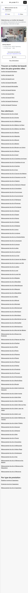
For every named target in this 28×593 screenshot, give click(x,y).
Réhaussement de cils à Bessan (10, 140)
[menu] (2, 2)
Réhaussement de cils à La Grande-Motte (13, 237)
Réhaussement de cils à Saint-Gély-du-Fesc (13, 404)
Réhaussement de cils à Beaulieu (10, 136)
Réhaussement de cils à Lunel (9, 270)
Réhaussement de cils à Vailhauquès (11, 445)
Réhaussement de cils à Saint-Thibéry (12, 423)
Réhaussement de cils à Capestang (11, 488)
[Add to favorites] (25, 28)
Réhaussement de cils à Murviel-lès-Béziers (13, 330)
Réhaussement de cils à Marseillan (11, 282)
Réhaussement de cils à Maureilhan (11, 293)
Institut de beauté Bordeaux (9, 71)
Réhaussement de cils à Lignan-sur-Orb (12, 263)
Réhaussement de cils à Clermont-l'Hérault (13, 185)
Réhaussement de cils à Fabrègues (11, 199)
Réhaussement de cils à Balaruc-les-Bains (13, 129)
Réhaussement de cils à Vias (9, 457)
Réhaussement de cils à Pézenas (10, 354)
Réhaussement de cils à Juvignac (10, 233)
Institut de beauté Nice (7, 94)
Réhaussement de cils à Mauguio (10, 289)
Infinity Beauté (6, 44)
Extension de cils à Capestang (9, 484)
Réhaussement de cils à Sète (9, 434)
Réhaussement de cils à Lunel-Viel (11, 274)
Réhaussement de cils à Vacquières (11, 442)
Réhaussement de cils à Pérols (10, 350)
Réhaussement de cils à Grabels (10, 222)
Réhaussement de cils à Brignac (10, 151)
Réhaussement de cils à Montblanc (11, 315)
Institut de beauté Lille (7, 75)
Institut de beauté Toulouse (9, 105)
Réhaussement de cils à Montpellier (11, 323)
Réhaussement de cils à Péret (9, 347)
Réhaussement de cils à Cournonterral (12, 196)
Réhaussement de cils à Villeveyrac (11, 471)
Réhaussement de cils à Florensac (11, 203)
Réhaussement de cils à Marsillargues (12, 285)
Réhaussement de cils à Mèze (9, 296)
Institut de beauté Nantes (8, 90)
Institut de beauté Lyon (7, 79)
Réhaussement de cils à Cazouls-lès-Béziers (14, 173)
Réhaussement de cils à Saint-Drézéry (12, 401)
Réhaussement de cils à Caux (9, 170)
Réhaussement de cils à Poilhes (10, 365)
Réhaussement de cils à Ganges (10, 211)
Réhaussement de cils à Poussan (10, 373)
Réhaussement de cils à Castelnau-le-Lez (13, 162)
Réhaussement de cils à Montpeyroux (12, 326)
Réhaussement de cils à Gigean (10, 214)
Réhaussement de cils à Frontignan (11, 207)
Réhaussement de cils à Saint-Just (11, 414)
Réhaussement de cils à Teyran (10, 438)
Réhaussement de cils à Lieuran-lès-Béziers (13, 259)
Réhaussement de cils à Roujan (10, 384)
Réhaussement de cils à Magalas (10, 278)
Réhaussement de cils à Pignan (10, 358)
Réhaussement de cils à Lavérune (10, 252)
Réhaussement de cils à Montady (10, 304)
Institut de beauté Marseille (9, 82)
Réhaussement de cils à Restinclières (11, 380)
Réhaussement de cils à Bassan (10, 132)
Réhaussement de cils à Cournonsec (11, 192)
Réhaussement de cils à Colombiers (11, 188)
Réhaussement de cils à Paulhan (10, 343)
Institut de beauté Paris (7, 97)
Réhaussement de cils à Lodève (10, 267)
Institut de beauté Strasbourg (9, 101)
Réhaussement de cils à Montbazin (11, 311)
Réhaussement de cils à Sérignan (10, 430)
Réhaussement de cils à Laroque (10, 244)
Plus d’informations (14, 60)
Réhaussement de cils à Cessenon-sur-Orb (13, 177)
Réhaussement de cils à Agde (9, 114)
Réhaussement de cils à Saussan (10, 427)
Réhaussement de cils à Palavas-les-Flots (13, 339)
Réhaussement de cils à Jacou (9, 229)
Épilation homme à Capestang (9, 480)
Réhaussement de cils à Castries (10, 166)
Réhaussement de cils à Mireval (10, 300)
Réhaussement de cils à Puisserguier (11, 377)
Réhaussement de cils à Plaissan (10, 362)
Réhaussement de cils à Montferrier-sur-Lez (13, 319)
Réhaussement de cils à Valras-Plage (11, 449)
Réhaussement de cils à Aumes (10, 117)
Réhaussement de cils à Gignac (10, 218)
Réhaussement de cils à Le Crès (10, 255)
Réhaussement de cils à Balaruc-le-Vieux (12, 125)
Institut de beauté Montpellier (9, 86)
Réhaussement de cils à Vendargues (11, 453)
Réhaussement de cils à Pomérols (10, 369)
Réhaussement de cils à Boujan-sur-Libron (13, 147)
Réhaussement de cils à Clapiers (10, 181)
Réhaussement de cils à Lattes (10, 248)
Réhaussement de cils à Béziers (10, 143)
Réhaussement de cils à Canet (9, 155)
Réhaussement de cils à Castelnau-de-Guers (14, 158)
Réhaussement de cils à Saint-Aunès (11, 393)
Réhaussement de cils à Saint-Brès (11, 397)
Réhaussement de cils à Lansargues (11, 240)
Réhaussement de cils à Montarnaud (11, 308)
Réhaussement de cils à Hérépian (10, 226)
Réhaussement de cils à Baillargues (11, 121)
